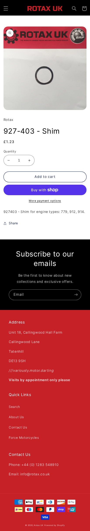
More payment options (45, 200)
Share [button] (13, 223)
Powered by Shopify (54, 525)
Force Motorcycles (24, 438)
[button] (6, 9)
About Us (16, 417)
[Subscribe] (76, 294)
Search (14, 407)
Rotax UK (38, 525)
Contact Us (18, 427)
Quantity (9, 151)
